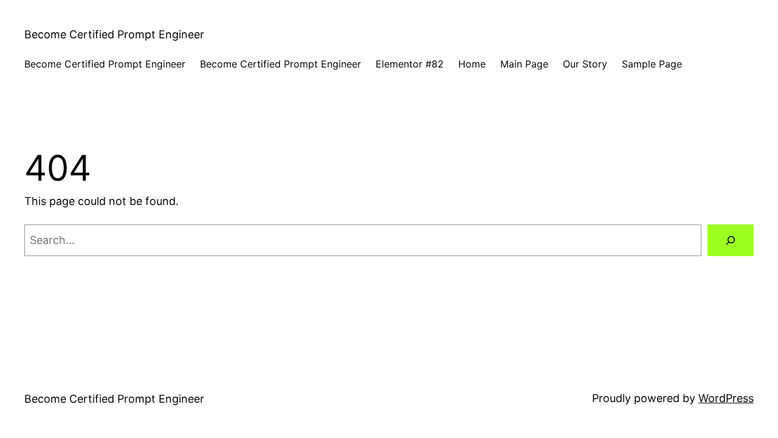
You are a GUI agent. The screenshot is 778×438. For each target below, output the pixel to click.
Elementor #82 (410, 64)
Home (472, 64)
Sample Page (652, 64)
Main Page (524, 64)
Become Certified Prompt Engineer (114, 34)
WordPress (726, 398)
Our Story (585, 64)
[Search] (730, 240)
